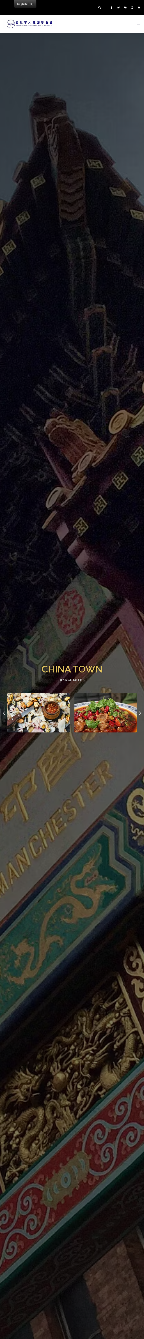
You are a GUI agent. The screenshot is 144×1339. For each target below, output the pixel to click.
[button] (138, 24)
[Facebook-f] (111, 7)
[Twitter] (118, 7)
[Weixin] (125, 7)
